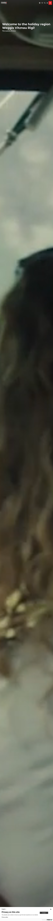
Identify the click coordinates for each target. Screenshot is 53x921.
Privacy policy (5, 917)
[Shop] (50, 3)
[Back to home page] (4, 3)
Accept (44, 912)
